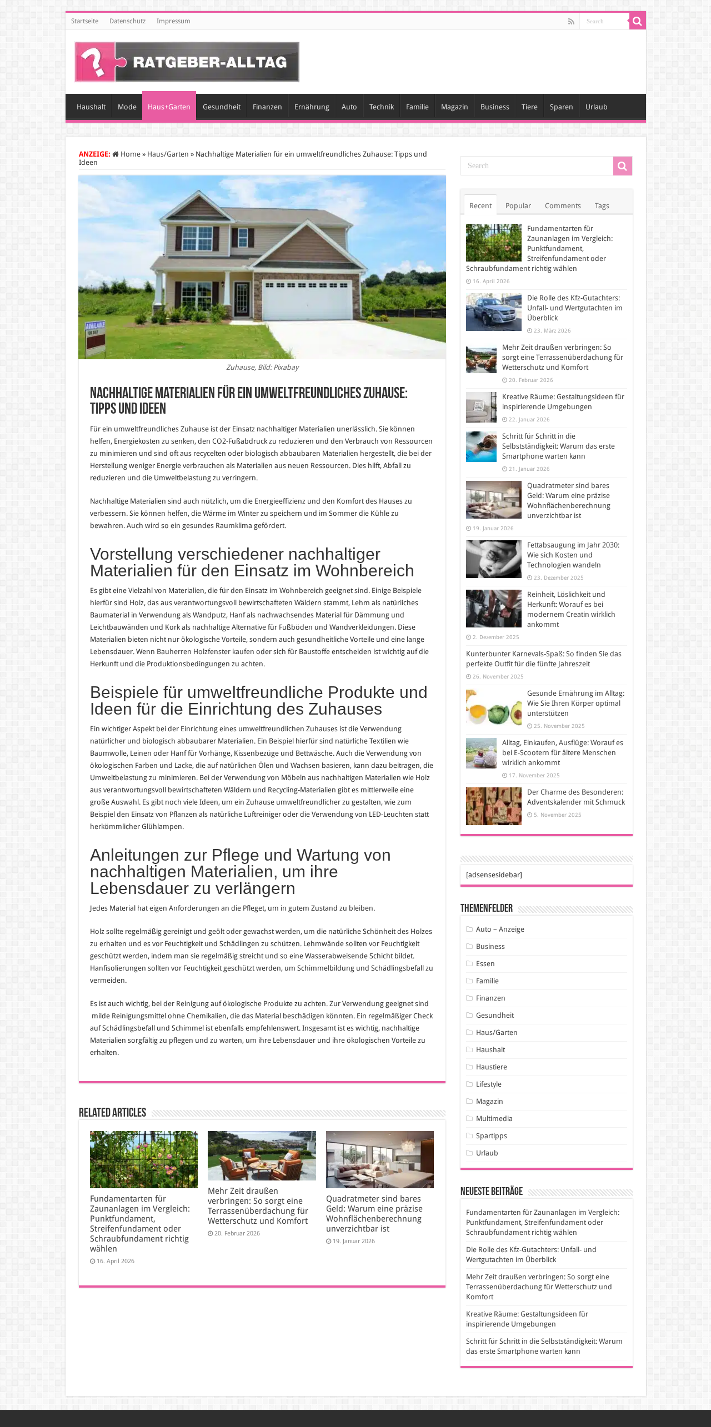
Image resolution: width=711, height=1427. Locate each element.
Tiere (530, 107)
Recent (480, 206)
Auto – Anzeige (500, 929)
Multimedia (494, 1118)
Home (130, 154)
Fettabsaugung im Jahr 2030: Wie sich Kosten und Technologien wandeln (573, 555)
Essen (485, 963)
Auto (349, 107)
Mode (127, 107)
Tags (602, 206)
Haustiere (491, 1067)
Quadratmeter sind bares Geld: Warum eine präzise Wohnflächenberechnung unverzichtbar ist (374, 1214)
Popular (518, 206)
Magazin (454, 107)
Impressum (174, 21)
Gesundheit (222, 107)
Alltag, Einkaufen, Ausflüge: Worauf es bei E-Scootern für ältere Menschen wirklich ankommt (562, 752)
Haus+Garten (169, 107)
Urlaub (596, 107)
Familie (417, 107)
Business (494, 107)
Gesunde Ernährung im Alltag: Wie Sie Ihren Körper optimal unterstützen (575, 703)
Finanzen (267, 107)
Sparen (561, 107)
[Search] (637, 21)
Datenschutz (127, 21)
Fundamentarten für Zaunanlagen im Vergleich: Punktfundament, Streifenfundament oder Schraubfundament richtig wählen (140, 1224)
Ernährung (311, 107)
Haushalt (91, 107)
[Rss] (571, 21)
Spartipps (491, 1136)
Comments (563, 206)
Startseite (84, 21)
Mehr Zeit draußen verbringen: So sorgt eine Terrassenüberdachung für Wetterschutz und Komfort (258, 1206)
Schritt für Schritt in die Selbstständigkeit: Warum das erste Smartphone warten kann (558, 446)
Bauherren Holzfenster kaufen (205, 651)
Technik (381, 107)
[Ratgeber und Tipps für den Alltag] (187, 60)
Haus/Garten (168, 154)
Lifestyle (489, 1084)
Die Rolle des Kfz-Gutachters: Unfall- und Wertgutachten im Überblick (575, 308)
